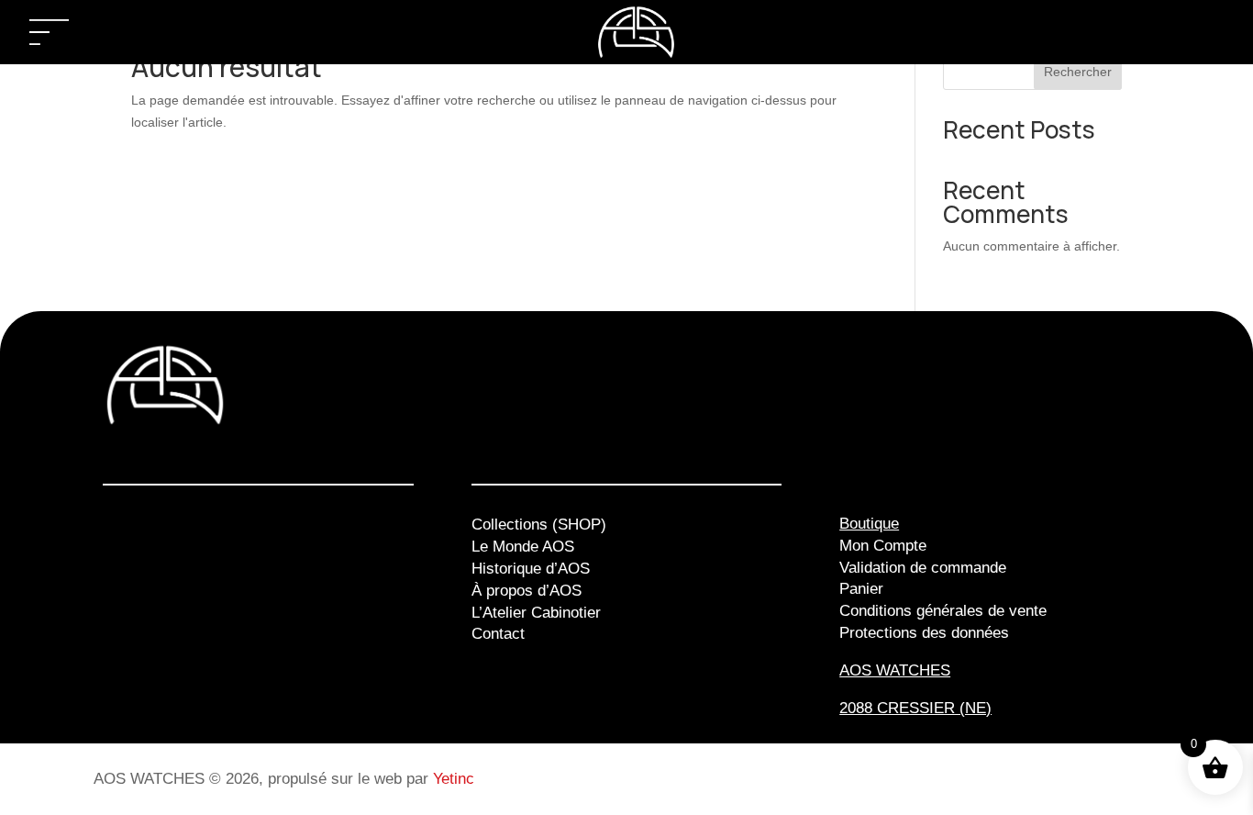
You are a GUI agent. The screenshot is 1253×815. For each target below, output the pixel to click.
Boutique (869, 523)
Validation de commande (922, 567)
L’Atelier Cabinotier (536, 612)
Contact (498, 633)
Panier (861, 588)
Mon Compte (882, 545)
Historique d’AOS (530, 568)
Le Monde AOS (522, 546)
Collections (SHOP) (538, 524)
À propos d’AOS (526, 590)
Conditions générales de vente (943, 611)
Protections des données (924, 633)
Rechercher (1078, 71)
